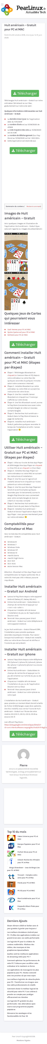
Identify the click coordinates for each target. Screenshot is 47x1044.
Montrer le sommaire (34, 206)
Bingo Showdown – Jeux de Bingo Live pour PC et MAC (23, 869)
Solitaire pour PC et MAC (18, 335)
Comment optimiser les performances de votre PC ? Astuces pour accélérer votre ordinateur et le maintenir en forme (23, 963)
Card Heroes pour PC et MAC (19, 329)
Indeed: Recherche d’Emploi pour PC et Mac (29, 861)
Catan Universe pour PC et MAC (28, 837)
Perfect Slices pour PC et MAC (27, 853)
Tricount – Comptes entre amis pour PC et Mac (27, 876)
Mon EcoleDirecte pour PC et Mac (29, 899)
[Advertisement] (23, 806)
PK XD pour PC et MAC (26, 891)
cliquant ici (12, 375)
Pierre (23, 765)
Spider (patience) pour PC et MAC (21, 332)
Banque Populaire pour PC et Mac (29, 845)
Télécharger (26, 93)
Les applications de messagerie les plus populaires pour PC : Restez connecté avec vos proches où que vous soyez (23, 973)
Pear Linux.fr (16, 1036)
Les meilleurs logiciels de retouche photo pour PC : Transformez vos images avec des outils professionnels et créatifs (23, 982)
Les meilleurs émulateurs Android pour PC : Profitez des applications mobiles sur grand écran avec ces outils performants (23, 935)
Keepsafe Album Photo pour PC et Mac (28, 907)
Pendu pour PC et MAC (26, 883)
